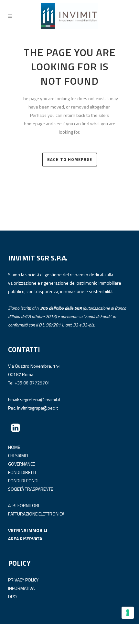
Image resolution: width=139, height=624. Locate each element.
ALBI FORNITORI (23, 505)
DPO (12, 596)
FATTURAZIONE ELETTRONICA (36, 513)
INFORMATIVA (21, 588)
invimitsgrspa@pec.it (37, 407)
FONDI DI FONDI (23, 480)
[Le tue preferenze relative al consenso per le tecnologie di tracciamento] (128, 613)
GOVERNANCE (21, 463)
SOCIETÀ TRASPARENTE (30, 489)
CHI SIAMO (18, 455)
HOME (14, 447)
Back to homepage (69, 159)
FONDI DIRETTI (22, 472)
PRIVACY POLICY (23, 579)
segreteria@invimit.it (40, 399)
